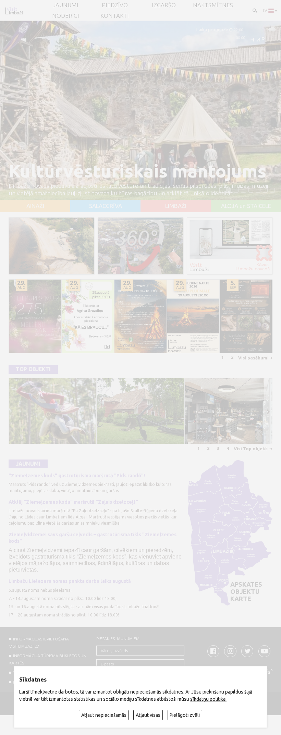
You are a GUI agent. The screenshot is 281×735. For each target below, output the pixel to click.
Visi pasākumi (253, 357)
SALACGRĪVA (105, 206)
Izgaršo (164, 5)
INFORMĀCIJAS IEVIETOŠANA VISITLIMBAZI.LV (39, 642)
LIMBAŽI (175, 206)
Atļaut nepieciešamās (103, 715)
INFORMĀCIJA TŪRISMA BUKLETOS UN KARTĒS (47, 659)
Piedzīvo (115, 5)
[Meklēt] (254, 10)
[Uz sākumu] (14, 10)
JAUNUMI (65, 5)
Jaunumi (28, 464)
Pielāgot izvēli (185, 715)
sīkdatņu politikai (208, 699)
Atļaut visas (148, 715)
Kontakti (114, 16)
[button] (221, 190)
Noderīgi (65, 16)
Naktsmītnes (213, 5)
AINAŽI (35, 206)
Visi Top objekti (251, 448)
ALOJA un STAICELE (246, 206)
